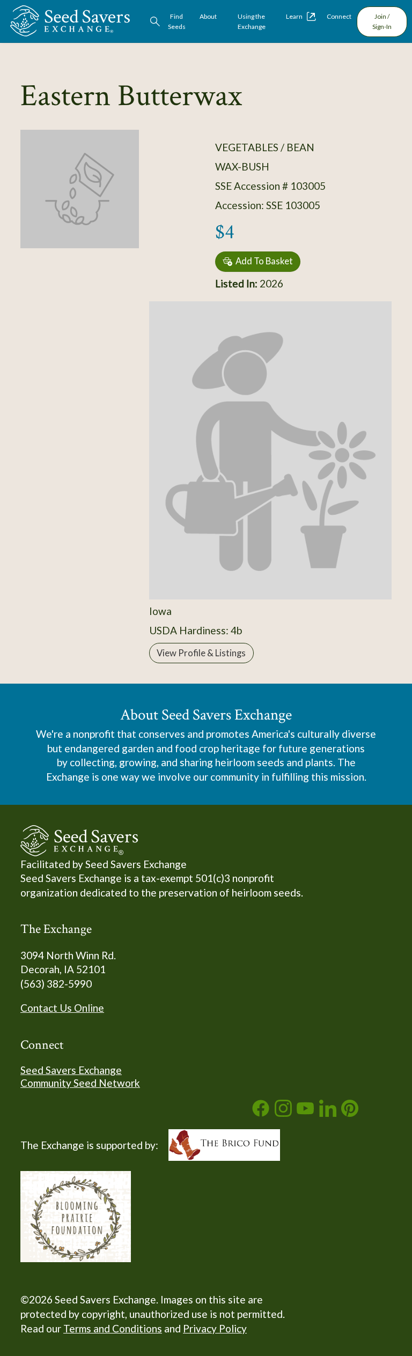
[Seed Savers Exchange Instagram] (283, 1113)
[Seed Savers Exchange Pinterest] (349, 1113)
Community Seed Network (80, 1083)
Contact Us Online (62, 1008)
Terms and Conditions (112, 1328)
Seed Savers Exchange (71, 1070)
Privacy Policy (215, 1328)
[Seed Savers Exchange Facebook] (260, 1113)
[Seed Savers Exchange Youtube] (305, 1113)
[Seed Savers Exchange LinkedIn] (327, 1113)
